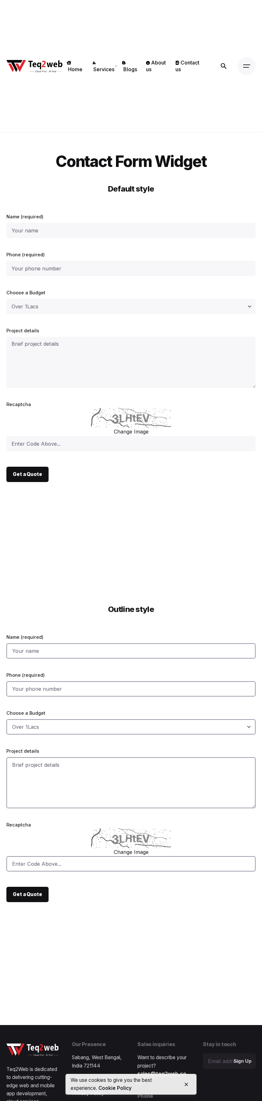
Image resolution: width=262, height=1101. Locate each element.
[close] (186, 1084)
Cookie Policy (115, 1088)
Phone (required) (25, 254)
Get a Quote (27, 474)
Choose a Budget (25, 292)
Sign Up (242, 1061)
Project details (22, 330)
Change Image (131, 431)
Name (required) (24, 216)
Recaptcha (18, 404)
